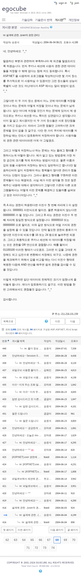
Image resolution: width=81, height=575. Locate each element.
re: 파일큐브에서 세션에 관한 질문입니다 (42, 486)
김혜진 (47, 370)
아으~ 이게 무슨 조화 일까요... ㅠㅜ (31, 384)
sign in (62, 3)
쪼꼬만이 (49, 478)
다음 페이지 (56, 529)
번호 (4, 341)
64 (24, 539)
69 (65, 539)
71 (28, 547)
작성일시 (60, 341)
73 (44, 547)
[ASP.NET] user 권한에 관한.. (28, 457)
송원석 (15, 42)
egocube (14, 8)
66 (40, 539)
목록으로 (8, 321)
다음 (72, 321)
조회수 (74, 341)
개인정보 (74, 20)
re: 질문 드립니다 (28, 420)
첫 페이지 (8, 529)
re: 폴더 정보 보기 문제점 (38, 348)
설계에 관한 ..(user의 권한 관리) (29, 507)
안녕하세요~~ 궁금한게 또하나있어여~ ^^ (35, 428)
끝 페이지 (73, 529)
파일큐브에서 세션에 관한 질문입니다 (33, 478)
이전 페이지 (24, 529)
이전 (57, 321)
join (76, 3)
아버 (46, 355)
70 (73, 539)
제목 (22, 341)
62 (7, 539)
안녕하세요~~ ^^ (21, 449)
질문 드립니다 (20, 413)
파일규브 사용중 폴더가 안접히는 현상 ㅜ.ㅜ (36, 370)
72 (36, 547)
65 (32, 539)
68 (57, 539)
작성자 (47, 341)
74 (53, 547)
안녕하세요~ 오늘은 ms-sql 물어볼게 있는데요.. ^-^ (40, 435)
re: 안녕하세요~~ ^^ (30, 500)
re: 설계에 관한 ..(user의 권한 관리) (38, 515)
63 (15, 539)
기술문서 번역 (43, 20)
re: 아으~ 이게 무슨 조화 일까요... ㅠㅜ (40, 392)
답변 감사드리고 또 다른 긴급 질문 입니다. (35, 399)
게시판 (60, 20)
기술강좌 (27, 20)
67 (48, 539)
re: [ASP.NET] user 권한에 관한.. (37, 464)
